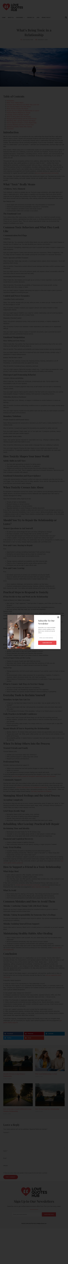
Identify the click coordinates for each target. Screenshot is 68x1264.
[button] (58, 617)
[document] (34, 632)
